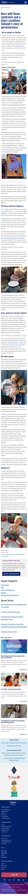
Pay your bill (3, 813)
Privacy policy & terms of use (13, 884)
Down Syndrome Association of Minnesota (12, 238)
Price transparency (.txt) (5, 818)
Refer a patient (4, 843)
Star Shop (3, 869)
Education (4, 593)
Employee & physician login (6, 840)
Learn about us (4, 850)
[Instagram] (14, 880)
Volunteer (3, 863)
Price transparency (4, 816)
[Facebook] (4, 880)
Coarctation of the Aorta (10, 554)
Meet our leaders (4, 852)
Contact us (22, 884)
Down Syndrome (18, 554)
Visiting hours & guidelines (6, 826)
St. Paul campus (4, 831)
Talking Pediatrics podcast (6, 841)
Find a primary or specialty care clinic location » (14, 743)
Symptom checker (4, 811)
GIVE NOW (13, 875)
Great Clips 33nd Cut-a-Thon (9, 632)
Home (5, 884)
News (2, 587)
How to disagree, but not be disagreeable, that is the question (13, 657)
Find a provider (4, 814)
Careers (2, 855)
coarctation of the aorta (16, 343)
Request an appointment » (14, 746)
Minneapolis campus (5, 830)
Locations (3, 824)
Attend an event (4, 865)
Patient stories (5, 585)
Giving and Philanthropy (7, 590)
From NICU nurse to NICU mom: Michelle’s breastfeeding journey (13, 721)
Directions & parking (5, 828)
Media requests (4, 857)
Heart (23, 554)
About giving (3, 867)
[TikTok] (23, 880)
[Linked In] (9, 880)
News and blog (4, 853)
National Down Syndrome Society (11, 105)
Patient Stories (5, 556)
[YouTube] (18, 880)
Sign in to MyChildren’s (5, 809)
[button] (25, 2)
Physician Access (4, 838)
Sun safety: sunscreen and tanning (10, 612)
